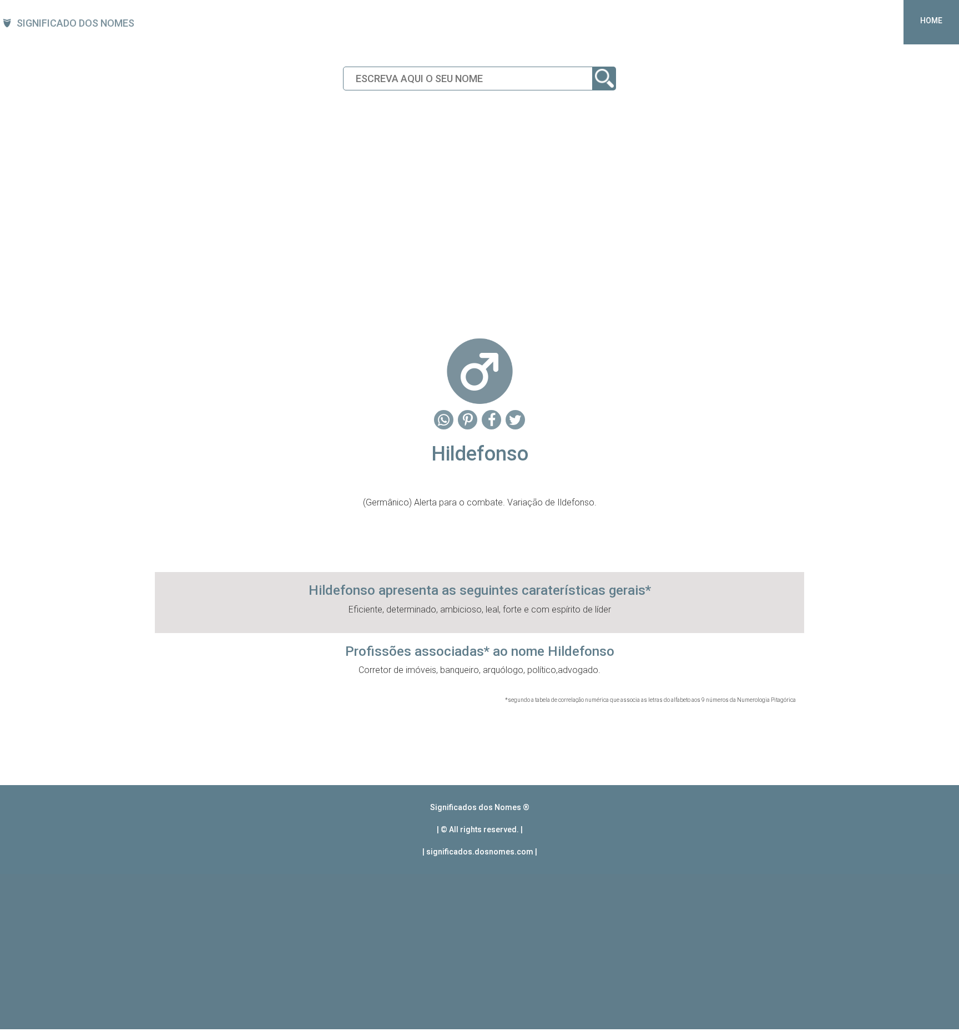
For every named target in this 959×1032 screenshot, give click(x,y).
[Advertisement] (479, 236)
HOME (931, 20)
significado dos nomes (75, 23)
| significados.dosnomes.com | (479, 851)
